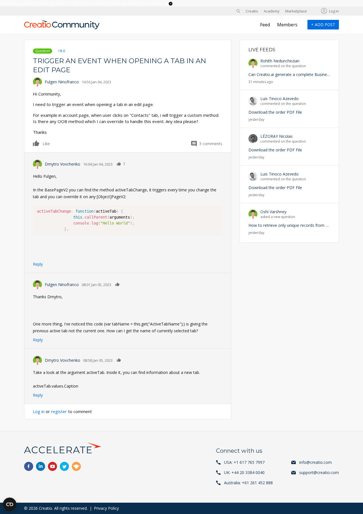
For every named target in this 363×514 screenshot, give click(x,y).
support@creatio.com (319, 472)
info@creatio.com (315, 462)
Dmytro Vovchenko (62, 164)
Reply (38, 264)
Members (287, 25)
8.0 (62, 50)
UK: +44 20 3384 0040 (244, 472)
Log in (334, 11)
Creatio (252, 11)
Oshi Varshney (273, 211)
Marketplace (296, 11)
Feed (265, 25)
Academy (272, 11)
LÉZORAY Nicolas (276, 136)
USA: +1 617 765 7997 (244, 462)
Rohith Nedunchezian (279, 61)
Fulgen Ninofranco (62, 81)
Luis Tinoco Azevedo (279, 98)
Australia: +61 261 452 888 (248, 482)
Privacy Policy (106, 508)
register (59, 411)
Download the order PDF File (275, 112)
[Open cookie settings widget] (9, 504)
